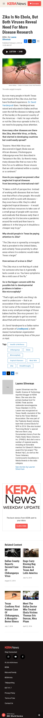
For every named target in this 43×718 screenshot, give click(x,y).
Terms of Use (10, 698)
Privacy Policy (10, 693)
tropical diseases (16, 360)
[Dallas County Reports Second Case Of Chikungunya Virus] (13, 552)
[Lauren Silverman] (7, 387)
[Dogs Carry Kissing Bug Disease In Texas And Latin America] (31, 552)
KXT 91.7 (8, 688)
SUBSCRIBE (21, 526)
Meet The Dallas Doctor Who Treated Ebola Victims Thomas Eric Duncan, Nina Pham (30, 612)
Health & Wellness (17, 344)
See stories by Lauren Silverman (25, 468)
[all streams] (40, 715)
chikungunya (15, 350)
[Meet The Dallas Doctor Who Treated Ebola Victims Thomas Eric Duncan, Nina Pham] (31, 595)
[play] (3, 715)
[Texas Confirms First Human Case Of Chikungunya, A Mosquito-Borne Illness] (13, 595)
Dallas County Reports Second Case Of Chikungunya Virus (12, 569)
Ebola (28, 350)
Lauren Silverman (9, 38)
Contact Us (9, 703)
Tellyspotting (9, 683)
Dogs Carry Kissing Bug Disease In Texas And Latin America (30, 567)
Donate (35, 4)
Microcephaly (15, 355)
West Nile (33, 360)
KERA (7, 667)
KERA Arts (9, 678)
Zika (11, 366)
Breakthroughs (25, 366)
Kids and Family (10, 672)
